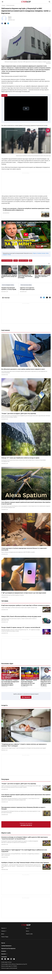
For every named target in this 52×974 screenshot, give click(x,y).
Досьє (2, 934)
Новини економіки (10, 5)
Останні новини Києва (7, 260)
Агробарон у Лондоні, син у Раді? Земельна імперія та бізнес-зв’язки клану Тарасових (25, 862)
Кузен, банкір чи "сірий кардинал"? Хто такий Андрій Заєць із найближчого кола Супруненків (24, 850)
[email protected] (13, 968)
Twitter (46, 253)
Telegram (35, 253)
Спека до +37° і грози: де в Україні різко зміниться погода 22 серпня (20, 458)
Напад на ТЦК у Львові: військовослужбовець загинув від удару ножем (21, 616)
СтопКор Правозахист (6, 945)
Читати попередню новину (8, 285)
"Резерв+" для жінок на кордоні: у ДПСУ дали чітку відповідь (18, 413)
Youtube (43, 253)
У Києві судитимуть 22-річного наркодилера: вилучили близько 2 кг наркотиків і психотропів (24, 549)
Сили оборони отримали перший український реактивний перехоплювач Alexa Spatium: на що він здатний (26, 503)
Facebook (39, 253)
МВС (31, 260)
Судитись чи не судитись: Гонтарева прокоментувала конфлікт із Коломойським (27, 289)
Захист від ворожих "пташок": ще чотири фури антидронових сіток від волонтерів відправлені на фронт (10, 682)
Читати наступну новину (26, 285)
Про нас (3, 943)
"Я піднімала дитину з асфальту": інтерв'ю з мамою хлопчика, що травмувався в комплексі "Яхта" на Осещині (24, 745)
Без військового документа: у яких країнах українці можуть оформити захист (23, 369)
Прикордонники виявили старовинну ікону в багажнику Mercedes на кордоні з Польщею (23, 808)
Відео (27, 928)
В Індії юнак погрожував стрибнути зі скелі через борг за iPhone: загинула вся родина (25, 605)
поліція (15, 260)
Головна (3, 5)
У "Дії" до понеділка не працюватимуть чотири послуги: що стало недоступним (23, 593)
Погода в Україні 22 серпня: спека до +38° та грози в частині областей (20, 627)
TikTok (9, 254)
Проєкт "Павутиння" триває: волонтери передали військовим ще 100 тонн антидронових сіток (29, 682)
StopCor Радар (4, 936)
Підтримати (27, 697)
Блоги (27, 931)
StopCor (10, 17)
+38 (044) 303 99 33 (26, 825)
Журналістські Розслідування (8, 948)
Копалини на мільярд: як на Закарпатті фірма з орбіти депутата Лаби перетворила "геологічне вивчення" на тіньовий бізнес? (24, 838)
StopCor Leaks (6, 833)
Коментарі (6, 297)
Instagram (5, 254)
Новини (3, 931)
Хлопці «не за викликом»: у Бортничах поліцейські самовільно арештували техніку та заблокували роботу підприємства (26, 209)
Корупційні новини (23, 260)
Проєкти (3, 928)
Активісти (3, 951)
